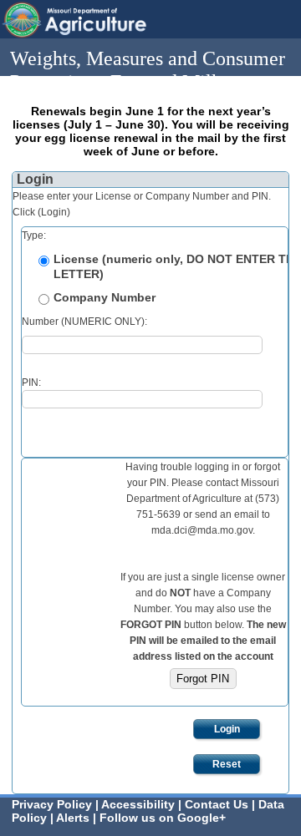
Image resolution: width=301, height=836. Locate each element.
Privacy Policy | (56, 804)
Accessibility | (143, 804)
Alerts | (77, 817)
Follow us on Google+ (162, 817)
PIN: (31, 382)
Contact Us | (221, 804)
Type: (34, 235)
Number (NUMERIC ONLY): (84, 321)
